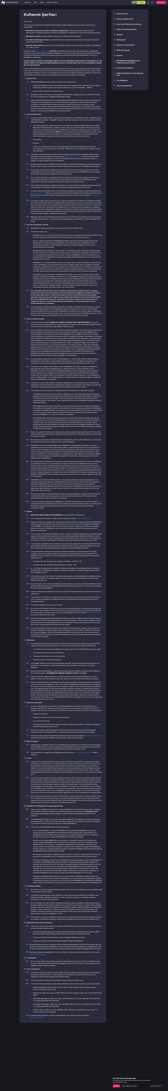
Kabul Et (116, 1086)
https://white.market (42, 51)
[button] (152, 2)
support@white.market (38, 193)
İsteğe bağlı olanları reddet (129, 1086)
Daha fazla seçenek (155, 1086)
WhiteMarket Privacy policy (93, 735)
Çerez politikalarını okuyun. (120, 1082)
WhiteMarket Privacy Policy (72, 156)
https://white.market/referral (83, 752)
